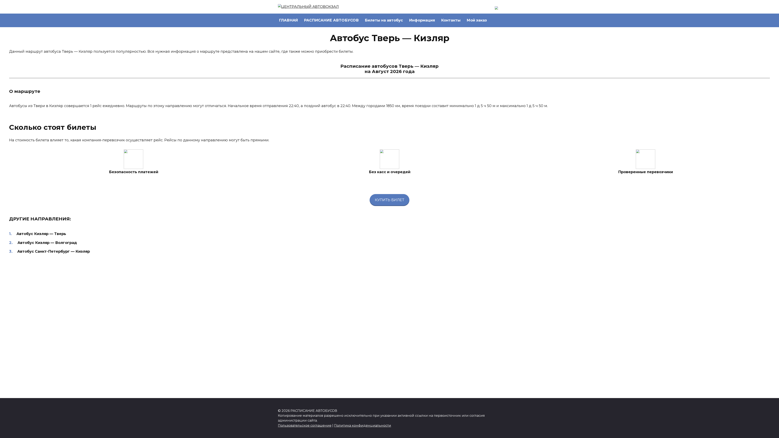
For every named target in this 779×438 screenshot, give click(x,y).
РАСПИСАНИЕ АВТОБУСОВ (331, 20)
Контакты (451, 20)
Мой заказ (477, 20)
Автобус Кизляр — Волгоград (47, 242)
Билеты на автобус (384, 20)
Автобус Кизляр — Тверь (41, 234)
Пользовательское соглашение (304, 425)
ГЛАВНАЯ (288, 20)
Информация (422, 20)
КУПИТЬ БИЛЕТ (389, 200)
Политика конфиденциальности (362, 425)
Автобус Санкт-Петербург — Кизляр (53, 251)
